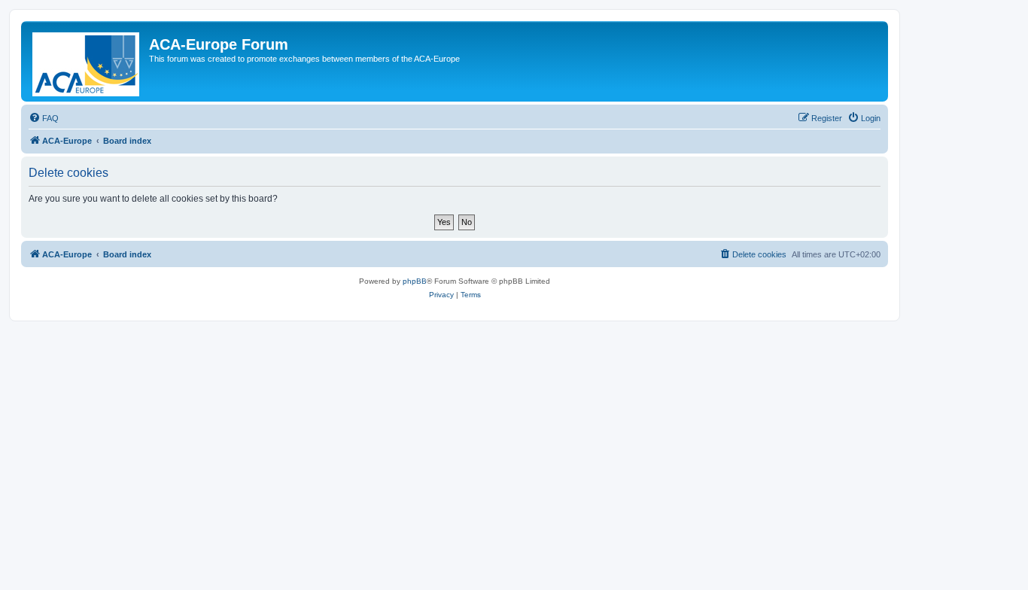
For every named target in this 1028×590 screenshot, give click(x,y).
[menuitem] (44, 118)
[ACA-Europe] (87, 61)
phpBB (415, 281)
